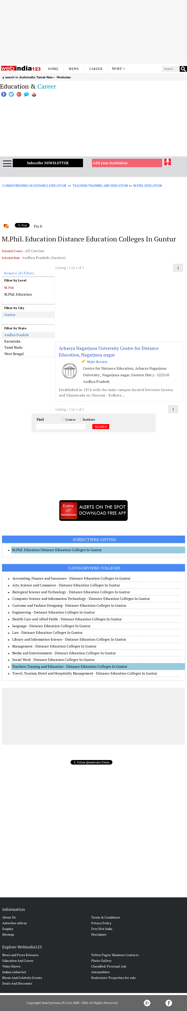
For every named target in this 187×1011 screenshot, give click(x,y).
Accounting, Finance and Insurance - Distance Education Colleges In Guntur (71, 578)
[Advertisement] (93, 32)
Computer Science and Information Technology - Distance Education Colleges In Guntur (81, 598)
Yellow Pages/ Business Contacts (115, 955)
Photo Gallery (101, 960)
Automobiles (100, 972)
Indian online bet (14, 972)
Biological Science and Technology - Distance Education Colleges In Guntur (71, 592)
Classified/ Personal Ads (108, 966)
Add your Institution (110, 163)
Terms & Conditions (105, 917)
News (74, 69)
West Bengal (14, 353)
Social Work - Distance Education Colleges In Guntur (53, 659)
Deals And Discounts (17, 983)
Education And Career (18, 960)
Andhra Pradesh (16, 335)
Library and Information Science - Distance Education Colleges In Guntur (69, 639)
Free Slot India (101, 929)
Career (95, 69)
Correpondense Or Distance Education (34, 186)
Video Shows (11, 966)
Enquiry (7, 929)
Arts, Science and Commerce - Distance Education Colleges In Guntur (66, 585)
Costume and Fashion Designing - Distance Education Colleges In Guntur (69, 605)
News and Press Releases (20, 955)
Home (53, 69)
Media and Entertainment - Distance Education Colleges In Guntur (64, 653)
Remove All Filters (19, 273)
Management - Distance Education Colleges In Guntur (54, 646)
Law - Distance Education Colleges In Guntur (47, 632)
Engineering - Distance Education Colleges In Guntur (53, 612)
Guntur (9, 314)
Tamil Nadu (13, 347)
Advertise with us (14, 923)
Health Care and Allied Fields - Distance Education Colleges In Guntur (67, 619)
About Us (9, 917)
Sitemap (8, 934)
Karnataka (12, 341)
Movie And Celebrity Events (22, 977)
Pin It (38, 226)
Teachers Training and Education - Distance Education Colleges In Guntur (69, 666)
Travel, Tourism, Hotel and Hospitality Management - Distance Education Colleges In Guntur (84, 673)
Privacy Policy (101, 923)
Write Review (96, 361)
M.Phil (9, 287)
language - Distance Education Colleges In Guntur (51, 626)
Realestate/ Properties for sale (113, 977)
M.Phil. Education (147, 186)
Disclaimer (98, 934)
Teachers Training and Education (100, 186)
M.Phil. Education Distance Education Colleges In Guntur (57, 550)
